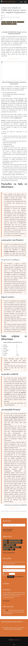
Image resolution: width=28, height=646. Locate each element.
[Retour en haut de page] (14, 644)
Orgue (12, 549)
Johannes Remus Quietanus (15, 540)
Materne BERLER (16, 547)
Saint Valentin (6, 549)
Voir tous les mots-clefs (9, 552)
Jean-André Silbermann (6, 23)
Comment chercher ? (8, 529)
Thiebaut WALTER (6, 547)
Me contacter (6, 600)
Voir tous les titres (7, 530)
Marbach (14, 23)
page (7, 610)
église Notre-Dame (10, 544)
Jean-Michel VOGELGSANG (15, 542)
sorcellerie (5, 540)
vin (3, 544)
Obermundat (16, 639)
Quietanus (5, 542)
